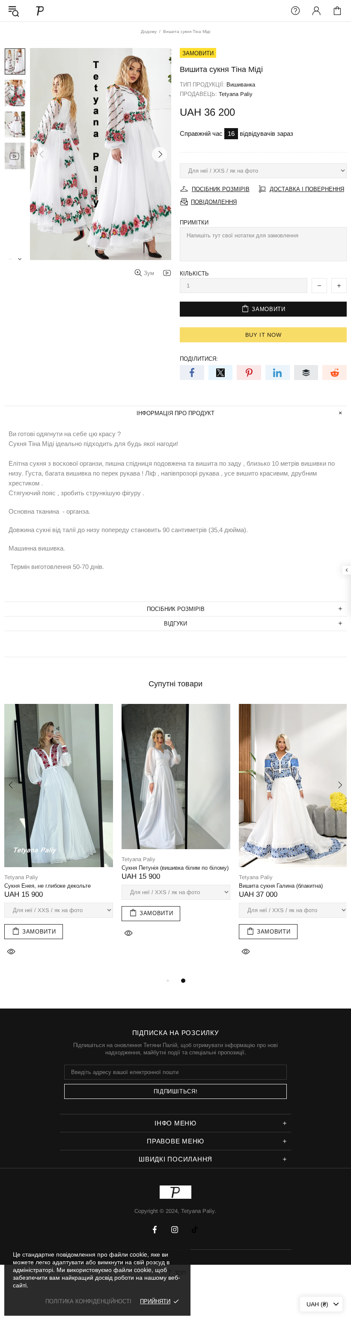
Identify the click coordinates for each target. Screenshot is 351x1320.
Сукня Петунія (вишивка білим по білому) (175, 868)
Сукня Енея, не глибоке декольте (47, 886)
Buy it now (263, 335)
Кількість (194, 273)
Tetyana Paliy (40, 10)
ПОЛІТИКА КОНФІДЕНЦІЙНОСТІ (88, 1301)
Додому (149, 31)
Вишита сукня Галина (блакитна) (281, 886)
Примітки (194, 222)
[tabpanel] (58, 840)
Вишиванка (240, 84)
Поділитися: (199, 359)
